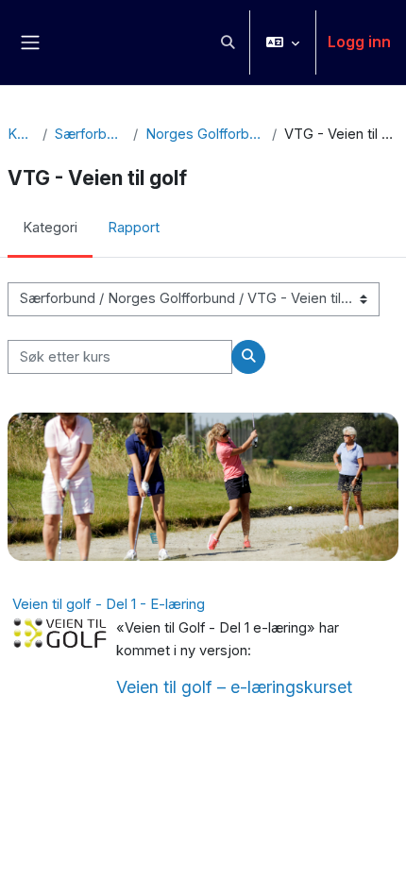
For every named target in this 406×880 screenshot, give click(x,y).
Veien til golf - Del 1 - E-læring (108, 604)
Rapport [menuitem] (134, 227)
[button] (228, 42)
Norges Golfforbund (204, 134)
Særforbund (90, 134)
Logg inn (359, 41)
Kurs (21, 134)
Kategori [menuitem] (50, 227)
